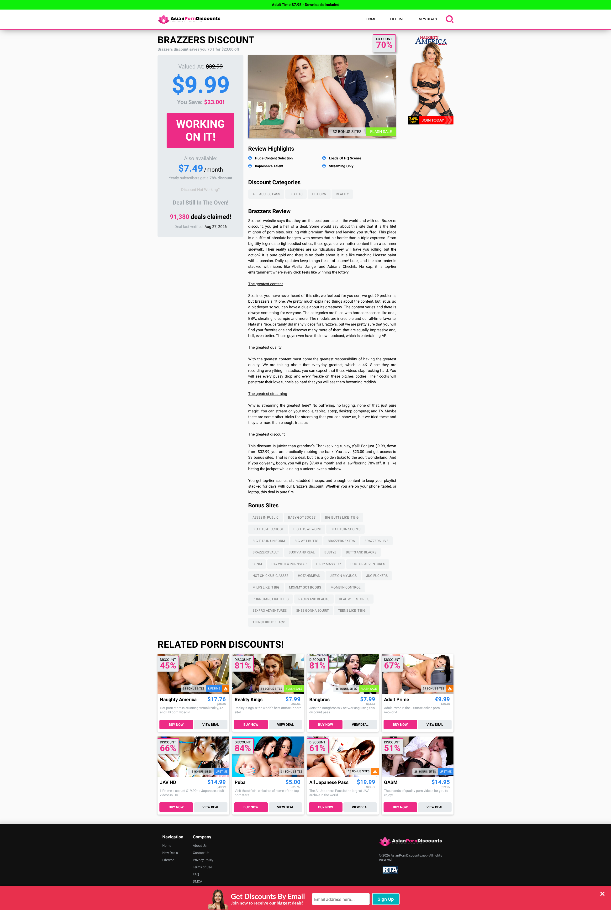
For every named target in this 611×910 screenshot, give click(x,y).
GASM (391, 782)
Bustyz (330, 552)
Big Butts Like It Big (342, 517)
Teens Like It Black (269, 622)
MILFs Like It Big (266, 587)
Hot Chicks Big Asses (270, 576)
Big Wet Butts (306, 541)
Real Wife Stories (354, 599)
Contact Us (201, 853)
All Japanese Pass (328, 782)
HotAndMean (309, 576)
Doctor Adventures (367, 564)
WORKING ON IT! (200, 130)
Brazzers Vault (266, 552)
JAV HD (168, 782)
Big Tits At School (268, 529)
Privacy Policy (203, 860)
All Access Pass (266, 194)
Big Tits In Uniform (269, 541)
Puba (240, 782)
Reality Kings (249, 699)
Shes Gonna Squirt (312, 610)
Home (371, 19)
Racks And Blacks (313, 599)
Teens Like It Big (352, 610)
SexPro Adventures (270, 610)
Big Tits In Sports (345, 529)
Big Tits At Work (307, 529)
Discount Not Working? (200, 189)
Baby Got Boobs (302, 517)
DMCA (197, 881)
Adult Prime (396, 699)
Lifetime (397, 19)
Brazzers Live (376, 541)
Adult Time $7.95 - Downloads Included (305, 4)
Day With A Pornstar (289, 564)
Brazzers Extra (341, 541)
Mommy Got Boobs (305, 587)
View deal (210, 724)
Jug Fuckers (377, 576)
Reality (342, 194)
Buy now (176, 724)
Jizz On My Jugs (343, 576)
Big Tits (296, 194)
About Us (199, 845)
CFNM (257, 564)
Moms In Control (346, 587)
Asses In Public (266, 517)
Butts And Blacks (361, 552)
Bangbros (319, 699)
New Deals (428, 19)
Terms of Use (202, 867)
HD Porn (319, 194)
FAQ (196, 874)
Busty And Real (302, 552)
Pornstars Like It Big (271, 599)
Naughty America (178, 699)
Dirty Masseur (328, 564)
